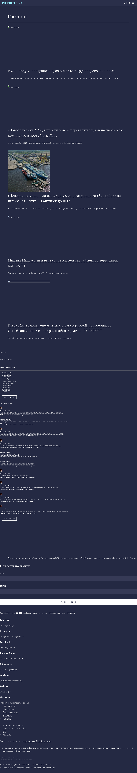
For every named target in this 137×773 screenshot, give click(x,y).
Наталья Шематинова (9, 381)
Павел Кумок (6, 387)
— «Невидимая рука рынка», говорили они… (14, 475)
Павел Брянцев (7, 385)
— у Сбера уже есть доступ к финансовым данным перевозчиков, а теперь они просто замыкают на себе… (35, 422)
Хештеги (7, 734)
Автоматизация (15, 558)
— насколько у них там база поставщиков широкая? (17, 464)
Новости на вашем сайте (14, 728)
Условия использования (24, 759)
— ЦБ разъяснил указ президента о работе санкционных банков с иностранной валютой (29, 487)
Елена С (4, 392)
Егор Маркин (6, 377)
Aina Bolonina (6, 389)
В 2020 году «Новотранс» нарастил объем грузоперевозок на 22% (61, 71)
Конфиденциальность (13, 725)
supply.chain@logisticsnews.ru (37, 741)
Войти (3, 352)
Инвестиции (27, 558)
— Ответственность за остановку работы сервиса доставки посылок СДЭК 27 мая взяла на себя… (32, 433)
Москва (72, 558)
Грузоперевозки (48, 558)
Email (3, 586)
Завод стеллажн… (7, 372)
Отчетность (63, 558)
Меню (127, 3)
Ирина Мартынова (8, 379)
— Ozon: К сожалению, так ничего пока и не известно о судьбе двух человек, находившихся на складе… (34, 511)
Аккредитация (9, 709)
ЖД (56, 558)
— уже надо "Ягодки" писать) (9, 454)
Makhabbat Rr (6, 374)
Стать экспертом (10, 712)
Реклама (7, 718)
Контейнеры (119, 558)
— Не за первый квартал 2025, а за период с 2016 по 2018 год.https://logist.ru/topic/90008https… (31, 412)
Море (78, 558)
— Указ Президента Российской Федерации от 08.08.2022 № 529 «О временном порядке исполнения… (33, 499)
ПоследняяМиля (92, 558)
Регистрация (6, 359)
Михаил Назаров (6, 419)
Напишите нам (9, 706)
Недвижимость (106, 558)
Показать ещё (9, 397)
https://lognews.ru (23, 751)
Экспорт (37, 558)
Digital (127, 558)
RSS (4, 731)
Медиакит (7, 715)
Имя (2, 573)
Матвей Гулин (5, 452)
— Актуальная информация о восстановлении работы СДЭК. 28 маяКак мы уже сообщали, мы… (30, 445)
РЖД (83, 558)
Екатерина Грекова (8, 383)
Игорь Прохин (5, 410)
